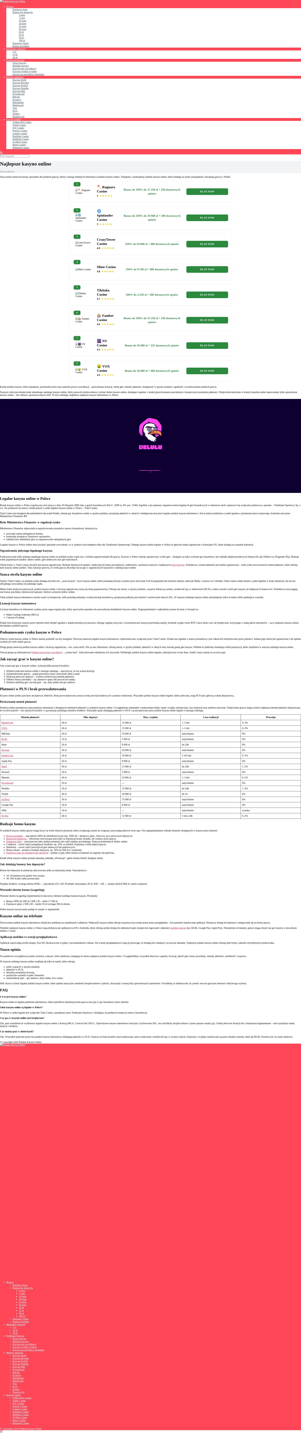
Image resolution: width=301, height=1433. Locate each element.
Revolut (5, 750)
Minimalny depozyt (16, 49)
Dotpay (16, 113)
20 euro (22, 23)
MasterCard (7, 722)
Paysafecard (18, 94)
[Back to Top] (1, 1431)
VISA (4, 728)
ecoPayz (5, 799)
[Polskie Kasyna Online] (12, 1)
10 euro (22, 20)
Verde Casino (19, 125)
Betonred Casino (21, 147)
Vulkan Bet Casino (22, 122)
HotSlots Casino (21, 136)
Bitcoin (16, 97)
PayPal (4, 816)
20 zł (21, 32)
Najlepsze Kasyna (15, 60)
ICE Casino (18, 128)
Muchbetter (18, 102)
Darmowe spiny (14, 841)
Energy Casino (20, 130)
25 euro (22, 26)
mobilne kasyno (178, 928)
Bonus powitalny (21, 46)
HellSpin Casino (21, 139)
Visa (15, 108)
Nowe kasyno (19, 63)
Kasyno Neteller (21, 88)
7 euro (22, 18)
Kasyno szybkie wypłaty (25, 71)
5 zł (14, 51)
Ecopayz (17, 99)
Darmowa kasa (20, 9)
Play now (207, 191)
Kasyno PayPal (20, 85)
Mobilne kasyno (21, 66)
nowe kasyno (178, 565)
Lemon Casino (20, 133)
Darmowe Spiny (21, 43)
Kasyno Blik (19, 91)
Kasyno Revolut (21, 82)
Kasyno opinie (13, 119)
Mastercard (18, 105)
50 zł (21, 37)
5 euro (22, 15)
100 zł (22, 40)
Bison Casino (19, 144)
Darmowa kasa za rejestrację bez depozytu (27, 852)
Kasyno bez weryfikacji (24, 68)
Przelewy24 (18, 116)
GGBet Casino (20, 142)
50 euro (22, 29)
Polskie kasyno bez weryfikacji (46, 652)
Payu (15, 111)
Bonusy (10, 6)
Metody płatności (14, 77)
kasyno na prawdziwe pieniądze (28, 74)
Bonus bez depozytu (23, 12)
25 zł (21, 35)
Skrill (4, 766)
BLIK (4, 739)
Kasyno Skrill (19, 80)
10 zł (15, 54)
